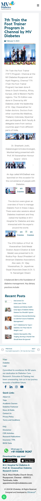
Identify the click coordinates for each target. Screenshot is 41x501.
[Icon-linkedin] (11, 387)
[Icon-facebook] (5, 387)
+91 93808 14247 (21, 451)
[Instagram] (16, 387)
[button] (38, 5)
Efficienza (31, 492)
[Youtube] (22, 387)
